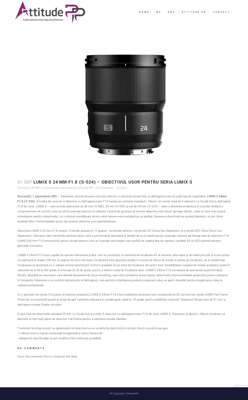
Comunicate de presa (58, 188)
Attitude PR (85, 188)
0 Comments (104, 188)
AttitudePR (131, 393)
